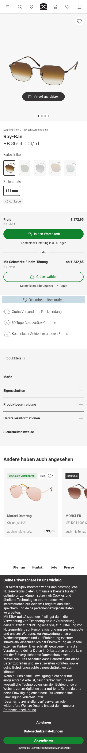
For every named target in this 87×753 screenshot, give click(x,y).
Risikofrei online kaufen (46, 299)
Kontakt (38, 567)
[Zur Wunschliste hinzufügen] (79, 21)
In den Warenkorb (47, 234)
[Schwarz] (40, 168)
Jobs (53, 567)
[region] (43, 504)
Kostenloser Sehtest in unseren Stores (40, 333)
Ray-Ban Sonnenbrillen (35, 129)
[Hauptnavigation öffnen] (7, 7)
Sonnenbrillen (11, 129)
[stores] (31, 7)
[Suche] (19, 7)
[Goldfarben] (24, 168)
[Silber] (9, 168)
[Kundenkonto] (55, 7)
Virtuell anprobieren (46, 96)
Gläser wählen (46, 277)
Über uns (19, 567)
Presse (69, 567)
